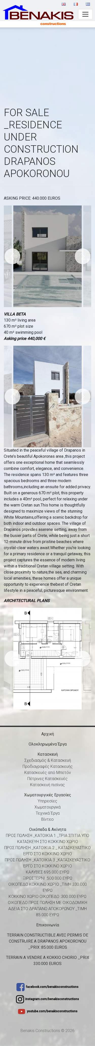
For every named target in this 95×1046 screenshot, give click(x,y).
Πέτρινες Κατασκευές (47, 778)
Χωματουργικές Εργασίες (47, 795)
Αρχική (47, 734)
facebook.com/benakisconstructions (52, 987)
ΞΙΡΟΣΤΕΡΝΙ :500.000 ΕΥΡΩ (47, 878)
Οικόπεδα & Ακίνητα (47, 829)
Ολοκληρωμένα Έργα (48, 744)
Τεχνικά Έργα (48, 813)
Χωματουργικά (47, 807)
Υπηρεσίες (47, 801)
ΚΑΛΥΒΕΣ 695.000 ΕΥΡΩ (47, 872)
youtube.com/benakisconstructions (52, 1011)
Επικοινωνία (47, 925)
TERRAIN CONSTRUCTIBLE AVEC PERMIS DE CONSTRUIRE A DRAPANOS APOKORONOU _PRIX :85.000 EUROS (47, 941)
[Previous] (12, 256)
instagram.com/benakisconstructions (52, 999)
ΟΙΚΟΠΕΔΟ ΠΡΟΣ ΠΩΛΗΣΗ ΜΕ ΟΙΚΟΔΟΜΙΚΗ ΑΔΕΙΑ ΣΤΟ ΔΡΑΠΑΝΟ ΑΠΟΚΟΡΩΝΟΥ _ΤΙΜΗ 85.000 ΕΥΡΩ (47, 908)
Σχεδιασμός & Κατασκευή (47, 760)
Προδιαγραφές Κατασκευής (48, 766)
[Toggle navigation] (85, 14)
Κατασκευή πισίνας (47, 784)
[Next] (82, 256)
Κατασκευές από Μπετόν (47, 772)
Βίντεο (47, 819)
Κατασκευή (47, 754)
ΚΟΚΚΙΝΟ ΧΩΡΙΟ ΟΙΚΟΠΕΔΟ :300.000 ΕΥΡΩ (47, 896)
